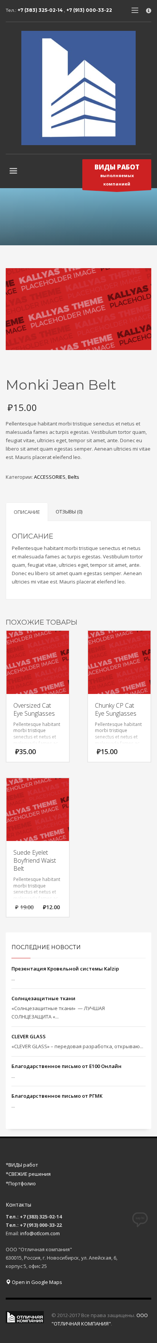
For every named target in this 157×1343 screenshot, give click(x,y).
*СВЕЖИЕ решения (28, 1173)
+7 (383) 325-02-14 (41, 10)
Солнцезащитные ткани (43, 998)
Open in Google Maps (36, 1282)
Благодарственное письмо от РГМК (57, 1095)
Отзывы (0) (69, 511)
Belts (73, 476)
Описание (27, 511)
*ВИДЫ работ (22, 1164)
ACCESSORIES (50, 476)
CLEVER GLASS (28, 1036)
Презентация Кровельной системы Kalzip (65, 968)
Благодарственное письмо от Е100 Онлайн (66, 1066)
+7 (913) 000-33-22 (89, 10)
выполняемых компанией (117, 175)
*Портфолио (21, 1183)
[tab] (27, 511)
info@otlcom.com (40, 1233)
